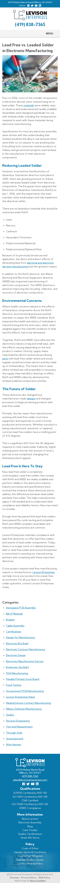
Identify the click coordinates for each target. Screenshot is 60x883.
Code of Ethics (30, 848)
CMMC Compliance (30, 808)
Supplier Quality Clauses (30, 859)
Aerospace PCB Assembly (21, 607)
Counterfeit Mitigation (30, 855)
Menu (49, 33)
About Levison (30, 818)
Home (22, 5)
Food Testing (13, 685)
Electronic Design (16, 655)
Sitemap (14, 877)
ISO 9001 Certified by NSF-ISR (30, 796)
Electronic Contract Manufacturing (25, 649)
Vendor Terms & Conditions (30, 852)
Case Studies (30, 830)
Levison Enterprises (44, 572)
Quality (10, 714)
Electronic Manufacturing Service (24, 661)
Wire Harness (13, 744)
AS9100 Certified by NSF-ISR (30, 792)
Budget (10, 619)
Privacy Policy (28, 877)
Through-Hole (14, 732)
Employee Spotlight (17, 667)
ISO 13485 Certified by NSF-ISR (30, 804)
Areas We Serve (30, 837)
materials (29, 105)
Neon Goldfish (38, 880)
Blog (30, 826)
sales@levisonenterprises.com (30, 779)
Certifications (13, 631)
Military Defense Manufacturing (24, 708)
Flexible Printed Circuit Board (22, 679)
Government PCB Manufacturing (25, 691)
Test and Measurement (19, 726)
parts (5, 358)
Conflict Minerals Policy (30, 863)
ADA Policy (44, 877)
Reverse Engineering (18, 720)
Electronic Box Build (17, 643)
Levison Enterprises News (20, 696)
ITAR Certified (30, 800)
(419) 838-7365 (30, 24)
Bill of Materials (14, 613)
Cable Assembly (15, 625)
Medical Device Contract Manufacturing (28, 703)
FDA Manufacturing (17, 673)
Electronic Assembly (30, 822)
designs (31, 398)
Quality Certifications (30, 833)
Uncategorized (14, 738)
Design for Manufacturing (20, 637)
